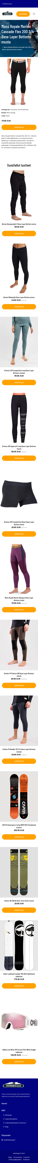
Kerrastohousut (23, 109)
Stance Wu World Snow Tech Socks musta (19, 900)
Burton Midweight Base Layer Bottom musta (19, 297)
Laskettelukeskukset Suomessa (15, 1123)
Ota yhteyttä (17, 1157)
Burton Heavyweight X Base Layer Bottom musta (19, 224)
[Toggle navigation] (34, 14)
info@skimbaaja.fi (7, 4)
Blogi (6, 1127)
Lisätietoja (19, 127)
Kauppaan (23, 14)
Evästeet (26, 1157)
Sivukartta (26, 1159)
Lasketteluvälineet (11, 1119)
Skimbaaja (8, 1115)
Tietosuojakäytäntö (14, 1159)
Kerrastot (13, 109)
